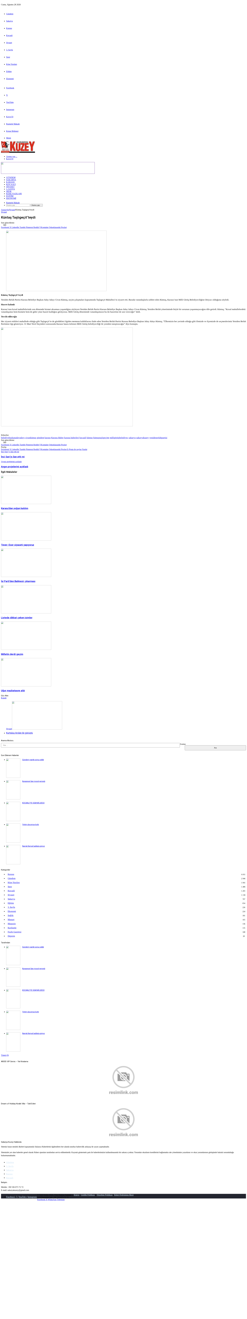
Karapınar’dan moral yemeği (33, 781)
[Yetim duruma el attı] (13, 842)
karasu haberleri (71, 437)
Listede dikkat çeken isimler (16, 617)
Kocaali (9, 35)
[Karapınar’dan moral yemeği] (13, 799)
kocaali (83, 437)
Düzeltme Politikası (105, 1195)
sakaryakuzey (142, 437)
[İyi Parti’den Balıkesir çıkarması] (26, 576)
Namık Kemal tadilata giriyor (33, 846)
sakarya (132, 437)
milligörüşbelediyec (119, 437)
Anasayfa (5, 210)
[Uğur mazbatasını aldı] (26, 686)
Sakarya (9, 21)
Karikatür (12, 928)
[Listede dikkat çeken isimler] (26, 613)
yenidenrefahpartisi (158, 437)
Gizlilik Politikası (88, 1195)
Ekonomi (10, 79)
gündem (40, 437)
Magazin (12, 923)
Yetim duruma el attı (30, 825)
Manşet (11, 919)
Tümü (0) (5, 1055)
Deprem (11, 936)
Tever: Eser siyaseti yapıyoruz (17, 544)
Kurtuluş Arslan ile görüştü (19, 733)
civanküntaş (30, 437)
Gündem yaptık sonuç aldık (33, 760)
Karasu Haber (57, 437)
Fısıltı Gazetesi (14, 932)
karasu (48, 437)
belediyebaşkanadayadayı (13, 437)
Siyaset (9, 43)
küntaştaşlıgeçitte (101, 437)
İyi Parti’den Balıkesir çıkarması (18, 581)
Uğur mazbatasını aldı (13, 690)
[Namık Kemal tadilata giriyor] (13, 863)
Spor (8, 57)
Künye (76, 1195)
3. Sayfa (9, 50)
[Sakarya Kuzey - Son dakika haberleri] (18, 152)
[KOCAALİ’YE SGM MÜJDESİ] (13, 820)
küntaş (90, 437)
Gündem (9, 14)
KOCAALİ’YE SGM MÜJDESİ (33, 803)
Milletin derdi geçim (12, 654)
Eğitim (9, 71)
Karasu (9, 28)
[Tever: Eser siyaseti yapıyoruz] (26, 540)
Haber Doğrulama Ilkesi (124, 1195)
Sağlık (11, 915)
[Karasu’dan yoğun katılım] (26, 503)
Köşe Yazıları (11, 64)
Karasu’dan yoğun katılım (14, 508)
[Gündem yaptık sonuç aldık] (13, 777)
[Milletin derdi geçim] (26, 649)
